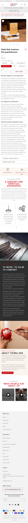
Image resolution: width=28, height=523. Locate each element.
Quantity (2, 68)
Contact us (5, 471)
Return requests (6, 438)
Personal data (6, 462)
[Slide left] (10, 44)
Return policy (6, 450)
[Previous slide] (1, 172)
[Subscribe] (23, 499)
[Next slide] (26, 172)
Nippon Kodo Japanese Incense (13, 14)
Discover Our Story (8, 372)
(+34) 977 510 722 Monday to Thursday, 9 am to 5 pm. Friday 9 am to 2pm (14, 476)
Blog (4, 426)
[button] (2, 4)
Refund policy (15, 515)
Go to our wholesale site (13, 489)
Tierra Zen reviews (7, 429)
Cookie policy (6, 459)
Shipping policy (6, 447)
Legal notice (5, 456)
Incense (3, 14)
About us (5, 417)
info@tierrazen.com (7, 480)
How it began (6, 420)
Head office (5, 423)
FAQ (4, 453)
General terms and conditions (10, 444)
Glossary (5, 441)
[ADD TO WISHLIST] (25, 49)
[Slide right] (17, 44)
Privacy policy (21, 515)
